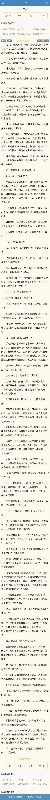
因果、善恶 (37, 779)
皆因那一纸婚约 (8, 784)
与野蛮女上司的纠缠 (41, 29)
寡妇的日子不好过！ (10, 33)
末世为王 (21, 779)
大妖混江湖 (6, 779)
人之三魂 (21, 29)
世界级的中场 (22, 784)
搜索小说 (29, 797)
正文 (25, 2)
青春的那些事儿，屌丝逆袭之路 (30, 33)
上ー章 (8, 15)
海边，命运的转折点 (41, 784)
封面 (30, 15)
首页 (11, 797)
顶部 (39, 797)
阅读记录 (19, 797)
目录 (19, 15)
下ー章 (42, 15)
